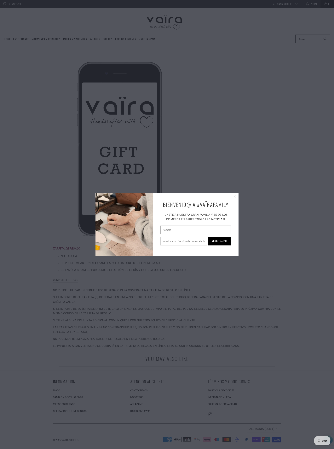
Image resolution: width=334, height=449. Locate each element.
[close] (235, 196)
